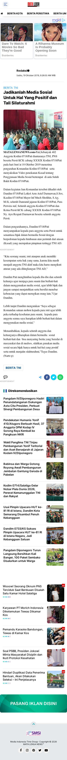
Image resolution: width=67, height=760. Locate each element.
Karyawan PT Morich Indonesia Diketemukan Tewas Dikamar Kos (23, 611)
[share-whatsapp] (60, 377)
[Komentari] (5, 377)
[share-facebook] (47, 377)
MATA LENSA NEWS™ (33, 744)
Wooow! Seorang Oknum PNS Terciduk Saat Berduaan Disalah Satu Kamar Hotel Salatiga (23, 589)
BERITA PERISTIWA (38, 13)
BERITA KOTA (15, 13)
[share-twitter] (54, 377)
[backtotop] (33, 724)
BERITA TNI (10, 87)
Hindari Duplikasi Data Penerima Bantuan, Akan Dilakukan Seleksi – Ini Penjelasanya (24, 676)
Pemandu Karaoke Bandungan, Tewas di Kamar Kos (23, 631)
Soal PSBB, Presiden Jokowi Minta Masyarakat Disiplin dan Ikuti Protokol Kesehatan (22, 654)
